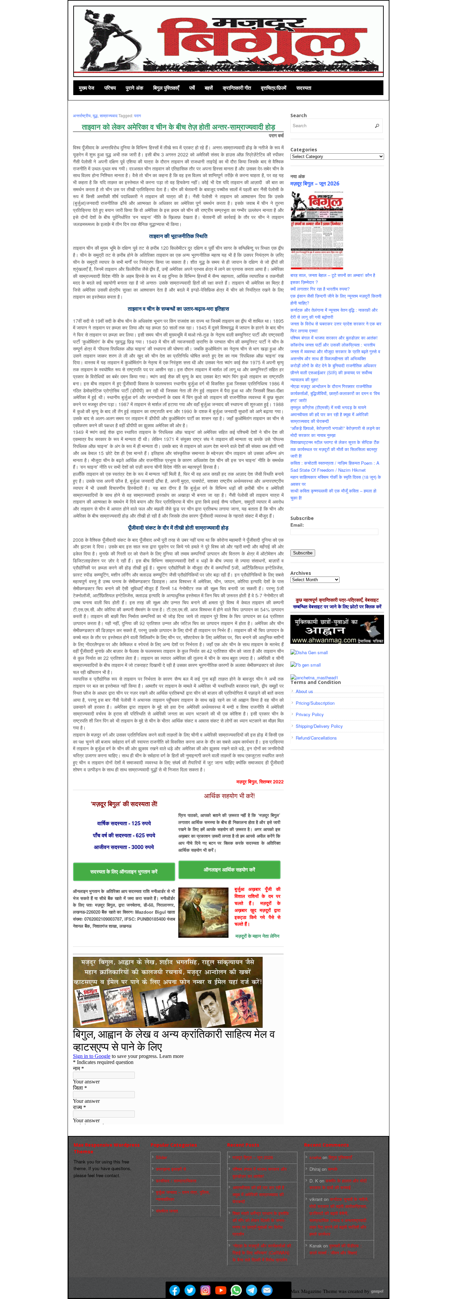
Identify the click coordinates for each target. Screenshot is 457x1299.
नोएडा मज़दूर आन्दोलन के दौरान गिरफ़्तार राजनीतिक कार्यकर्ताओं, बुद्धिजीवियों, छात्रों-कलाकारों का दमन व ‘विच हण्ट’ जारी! (335, 393)
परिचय (110, 87)
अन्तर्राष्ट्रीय (82, 115)
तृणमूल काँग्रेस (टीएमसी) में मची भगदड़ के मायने (328, 407)
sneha (315, 1157)
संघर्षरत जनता (167, 1211)
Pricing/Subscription (315, 703)
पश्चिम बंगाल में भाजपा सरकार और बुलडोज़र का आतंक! (334, 337)
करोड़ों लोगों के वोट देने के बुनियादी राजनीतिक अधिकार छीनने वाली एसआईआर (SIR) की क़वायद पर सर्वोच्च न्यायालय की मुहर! (333, 372)
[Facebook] (174, 1290)
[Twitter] (190, 1290)
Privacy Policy (310, 714)
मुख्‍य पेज (86, 87)
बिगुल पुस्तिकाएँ (166, 87)
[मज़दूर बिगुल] (229, 40)
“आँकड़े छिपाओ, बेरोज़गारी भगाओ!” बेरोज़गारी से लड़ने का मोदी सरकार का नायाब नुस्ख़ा (335, 431)
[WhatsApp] (236, 1290)
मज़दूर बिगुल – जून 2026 (314, 183)
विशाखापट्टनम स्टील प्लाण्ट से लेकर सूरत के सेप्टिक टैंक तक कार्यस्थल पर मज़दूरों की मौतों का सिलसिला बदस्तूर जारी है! (334, 449)
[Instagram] (205, 1290)
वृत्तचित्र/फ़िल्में (273, 87)
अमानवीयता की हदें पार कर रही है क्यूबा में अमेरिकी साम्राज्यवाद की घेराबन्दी (258, 1194)
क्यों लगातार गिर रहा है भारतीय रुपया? (320, 289)
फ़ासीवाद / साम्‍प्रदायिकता (176, 1180)
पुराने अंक (134, 87)
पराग (137, 115)
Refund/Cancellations (316, 738)
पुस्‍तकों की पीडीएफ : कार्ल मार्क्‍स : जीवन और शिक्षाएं (335, 1249)
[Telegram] (251, 1290)
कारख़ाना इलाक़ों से (171, 1169)
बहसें (209, 87)
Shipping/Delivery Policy (319, 726)
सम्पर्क (333, 1169)
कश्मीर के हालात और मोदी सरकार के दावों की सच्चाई (338, 1184)
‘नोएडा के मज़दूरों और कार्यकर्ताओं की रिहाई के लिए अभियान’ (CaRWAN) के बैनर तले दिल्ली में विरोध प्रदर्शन (262, 1252)
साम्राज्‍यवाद (108, 115)
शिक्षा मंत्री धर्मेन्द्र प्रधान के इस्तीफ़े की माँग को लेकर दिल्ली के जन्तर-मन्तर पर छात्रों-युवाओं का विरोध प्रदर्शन (261, 1223)
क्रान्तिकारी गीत (237, 87)
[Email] (267, 1290)
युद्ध (95, 115)
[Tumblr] (282, 1290)
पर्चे (192, 87)
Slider (161, 1157)
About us (304, 691)
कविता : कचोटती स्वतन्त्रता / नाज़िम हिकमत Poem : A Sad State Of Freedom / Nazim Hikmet (334, 466)
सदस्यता (303, 87)
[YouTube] (220, 1290)
